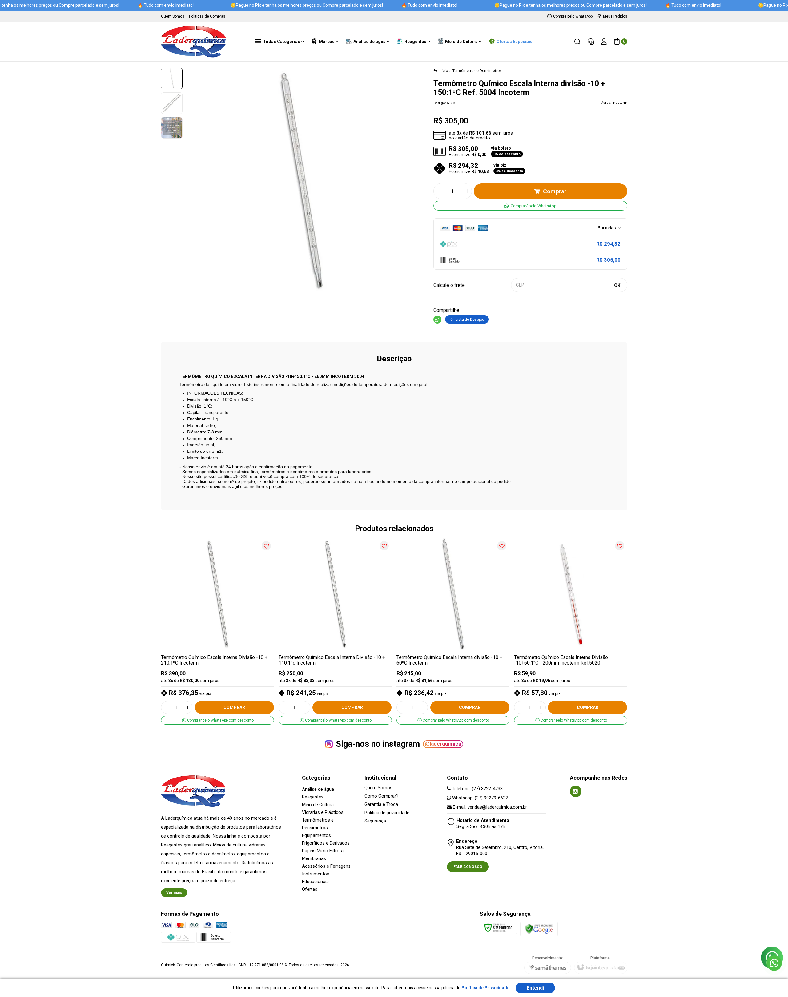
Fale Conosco (467, 867)
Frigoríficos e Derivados (326, 843)
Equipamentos (316, 835)
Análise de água (318, 789)
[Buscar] (577, 41)
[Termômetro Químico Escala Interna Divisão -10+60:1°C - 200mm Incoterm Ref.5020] (570, 631)
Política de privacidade (386, 812)
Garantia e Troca (381, 804)
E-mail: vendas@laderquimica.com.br (489, 807)
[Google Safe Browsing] (539, 929)
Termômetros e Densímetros (477, 71)
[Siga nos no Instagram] (575, 791)
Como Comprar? (381, 796)
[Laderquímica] (193, 41)
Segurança (375, 821)
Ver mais (174, 892)
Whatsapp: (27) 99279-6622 (479, 798)
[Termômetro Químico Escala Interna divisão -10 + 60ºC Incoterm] (453, 631)
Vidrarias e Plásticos (323, 812)
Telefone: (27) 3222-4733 (477, 788)
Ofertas (309, 889)
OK (617, 285)
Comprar (554, 191)
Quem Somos (378, 788)
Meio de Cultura (318, 804)
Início (443, 71)
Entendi (535, 988)
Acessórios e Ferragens (326, 866)
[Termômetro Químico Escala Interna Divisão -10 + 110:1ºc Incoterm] (335, 631)
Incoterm (619, 103)
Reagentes (313, 797)
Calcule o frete (449, 285)
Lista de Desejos (469, 319)
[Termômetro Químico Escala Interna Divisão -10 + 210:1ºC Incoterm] (217, 631)
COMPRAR (234, 707)
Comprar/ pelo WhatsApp (534, 205)
